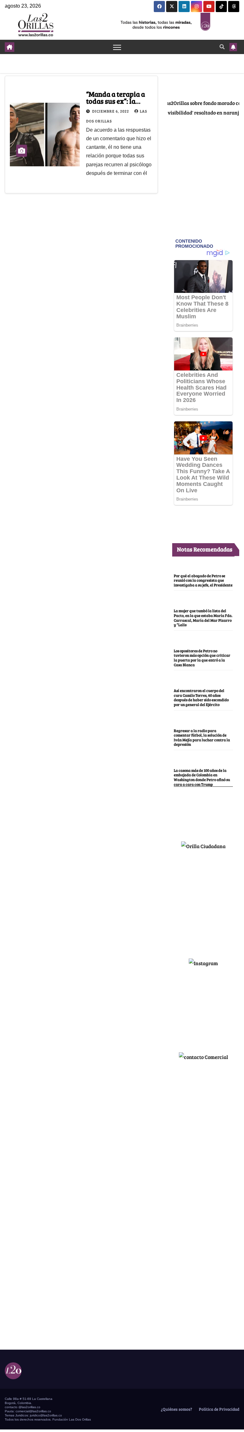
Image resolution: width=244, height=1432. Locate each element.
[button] (222, 46)
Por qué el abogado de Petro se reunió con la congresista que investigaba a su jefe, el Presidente (203, 580)
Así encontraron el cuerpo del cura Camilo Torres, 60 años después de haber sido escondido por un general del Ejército (201, 697)
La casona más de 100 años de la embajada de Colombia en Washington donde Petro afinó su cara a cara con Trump (202, 777)
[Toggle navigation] (117, 47)
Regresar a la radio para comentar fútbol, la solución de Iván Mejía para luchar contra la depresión (202, 737)
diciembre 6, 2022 (111, 111)
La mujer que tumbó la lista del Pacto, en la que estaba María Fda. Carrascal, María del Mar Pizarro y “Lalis (203, 617)
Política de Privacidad (218, 1409)
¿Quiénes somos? (176, 1409)
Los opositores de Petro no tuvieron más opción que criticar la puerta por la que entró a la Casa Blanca (202, 657)
